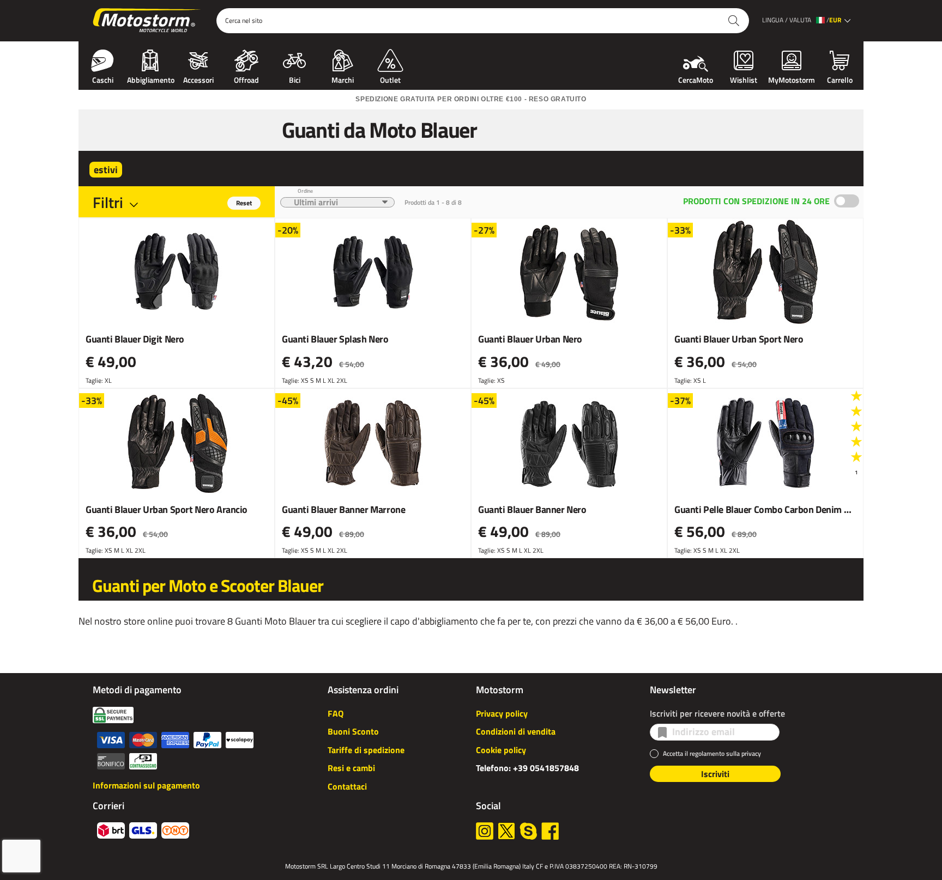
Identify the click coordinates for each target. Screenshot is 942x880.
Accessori (198, 79)
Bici (294, 79)
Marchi (342, 79)
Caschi (102, 79)
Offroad (246, 79)
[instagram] (484, 831)
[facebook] (550, 831)
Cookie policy (501, 749)
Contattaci (347, 786)
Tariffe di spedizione (366, 749)
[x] (506, 831)
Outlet (390, 79)
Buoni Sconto (353, 731)
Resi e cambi (351, 767)
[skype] (528, 831)
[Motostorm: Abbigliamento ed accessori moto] (147, 20)
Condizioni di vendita (515, 731)
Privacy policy (502, 713)
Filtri (108, 202)
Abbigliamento (150, 79)
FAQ (335, 713)
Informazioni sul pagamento (146, 785)
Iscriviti (715, 773)
